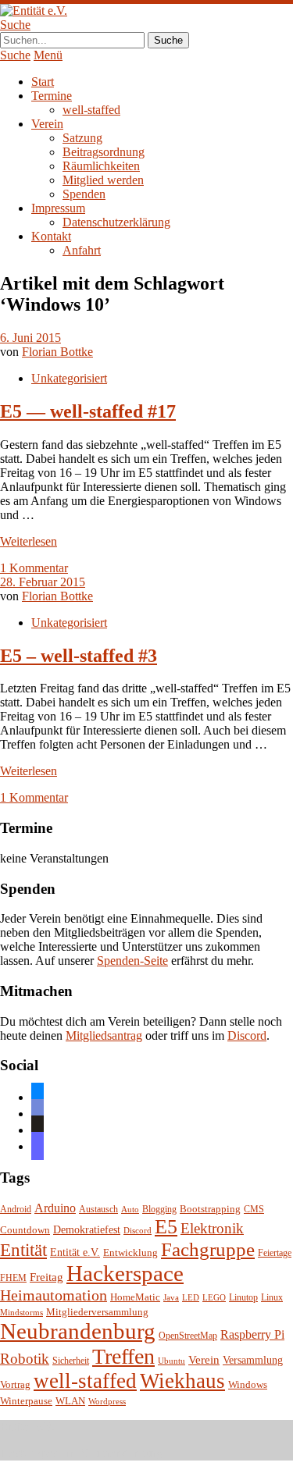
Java (171, 1297)
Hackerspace (125, 1273)
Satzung (82, 137)
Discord (246, 1035)
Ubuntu (171, 1361)
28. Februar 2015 (42, 582)
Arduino (55, 1208)
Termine (51, 95)
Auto (130, 1209)
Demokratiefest (86, 1230)
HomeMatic (135, 1297)
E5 (166, 1226)
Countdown (25, 1230)
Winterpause (26, 1401)
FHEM (13, 1278)
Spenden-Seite (132, 960)
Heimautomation (53, 1295)
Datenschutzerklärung (116, 222)
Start (42, 81)
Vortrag (15, 1384)
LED (190, 1297)
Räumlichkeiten (101, 166)
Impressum (58, 208)
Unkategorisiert (69, 378)
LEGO (214, 1297)
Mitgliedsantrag (104, 1035)
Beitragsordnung (104, 151)
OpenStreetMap (188, 1336)
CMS (254, 1209)
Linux (272, 1298)
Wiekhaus (182, 1381)
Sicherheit (70, 1361)
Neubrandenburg (77, 1330)
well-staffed (91, 109)
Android (15, 1209)
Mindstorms (21, 1312)
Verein (47, 123)
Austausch (98, 1209)
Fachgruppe (208, 1249)
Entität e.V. (75, 1252)
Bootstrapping (210, 1209)
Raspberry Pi (252, 1334)
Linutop (243, 1298)
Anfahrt (82, 250)
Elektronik (212, 1228)
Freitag (46, 1277)
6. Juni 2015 (30, 337)
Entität (23, 1250)
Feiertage (274, 1253)
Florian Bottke (57, 351)
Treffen (123, 1356)
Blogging (159, 1209)
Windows (247, 1384)
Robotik (24, 1358)
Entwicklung (130, 1252)
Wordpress (107, 1401)
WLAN (70, 1401)
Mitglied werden (103, 180)
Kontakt (51, 236)
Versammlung (253, 1360)
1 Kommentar (34, 568)
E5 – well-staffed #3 (78, 656)
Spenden (84, 194)
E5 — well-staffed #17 (88, 411)
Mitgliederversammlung (97, 1312)
